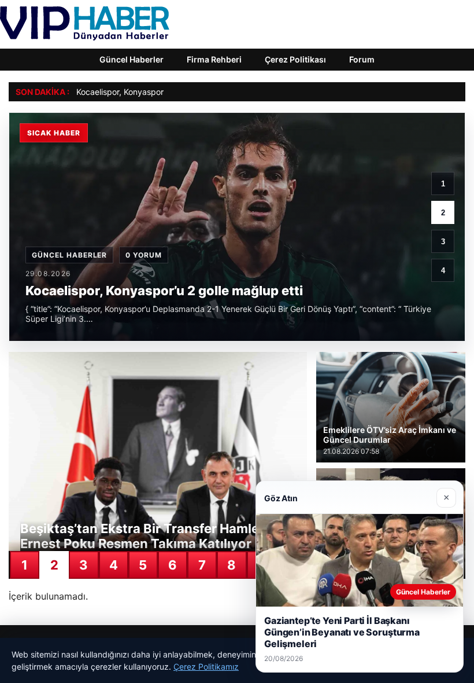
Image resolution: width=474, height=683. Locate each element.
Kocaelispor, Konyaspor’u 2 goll (134, 92)
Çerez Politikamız (206, 666)
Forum (362, 59)
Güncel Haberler (131, 59)
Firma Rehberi (214, 59)
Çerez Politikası (295, 59)
